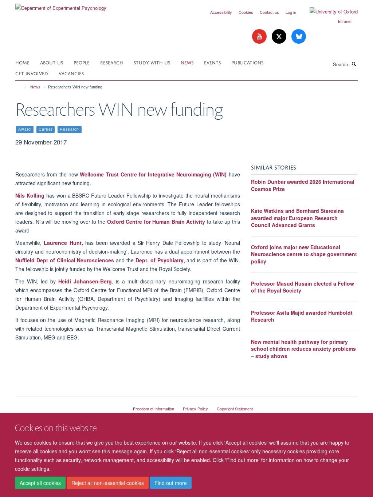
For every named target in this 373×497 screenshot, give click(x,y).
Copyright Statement (235, 408)
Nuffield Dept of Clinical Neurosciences (64, 260)
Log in (291, 12)
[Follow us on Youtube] (260, 36)
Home (22, 62)
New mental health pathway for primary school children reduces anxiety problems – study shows (303, 348)
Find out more (170, 482)
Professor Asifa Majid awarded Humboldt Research (302, 316)
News (187, 62)
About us (51, 62)
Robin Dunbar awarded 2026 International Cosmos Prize (302, 185)
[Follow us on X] (280, 36)
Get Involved (31, 72)
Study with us (152, 62)
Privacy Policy (195, 408)
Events (212, 62)
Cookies (246, 12)
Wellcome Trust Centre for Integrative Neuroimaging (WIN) (153, 174)
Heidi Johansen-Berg (85, 281)
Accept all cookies (40, 482)
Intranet (345, 21)
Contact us (269, 12)
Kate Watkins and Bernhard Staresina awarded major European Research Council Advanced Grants (297, 217)
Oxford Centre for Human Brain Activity (156, 221)
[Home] (22, 87)
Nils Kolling (29, 195)
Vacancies (71, 72)
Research (111, 62)
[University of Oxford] (328, 11)
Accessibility (221, 12)
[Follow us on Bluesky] (298, 36)
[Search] (354, 64)
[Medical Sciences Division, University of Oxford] (68, 405)
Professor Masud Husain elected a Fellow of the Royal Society (302, 287)
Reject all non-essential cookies (107, 482)
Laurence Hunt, (63, 242)
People (82, 62)
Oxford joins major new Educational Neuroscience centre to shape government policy (304, 254)
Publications (247, 62)
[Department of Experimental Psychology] (60, 5)
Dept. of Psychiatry (160, 260)
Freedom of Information (153, 408)
